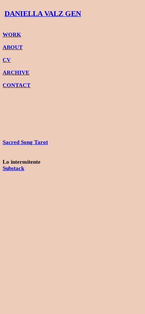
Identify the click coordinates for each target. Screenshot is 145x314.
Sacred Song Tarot (25, 142)
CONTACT (16, 85)
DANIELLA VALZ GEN (42, 13)
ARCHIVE (16, 73)
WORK (12, 35)
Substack (13, 168)
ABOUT (13, 47)
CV (7, 60)
